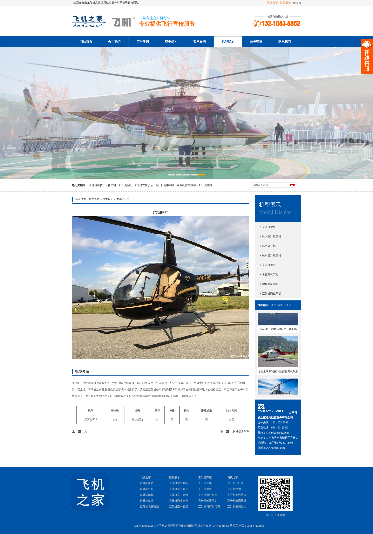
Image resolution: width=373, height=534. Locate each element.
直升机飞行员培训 (209, 506)
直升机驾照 (205, 489)
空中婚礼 (171, 41)
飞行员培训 (234, 489)
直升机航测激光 (236, 506)
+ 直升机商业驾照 (270, 293)
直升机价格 (205, 483)
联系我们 (285, 2)
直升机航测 (205, 185)
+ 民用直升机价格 (270, 255)
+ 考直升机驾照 (269, 274)
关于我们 (114, 41)
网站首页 (86, 41)
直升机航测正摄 (236, 500)
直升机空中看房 (178, 506)
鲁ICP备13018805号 (220, 525)
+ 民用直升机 (268, 245)
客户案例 (199, 41)
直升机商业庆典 (178, 500)
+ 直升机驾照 (268, 265)
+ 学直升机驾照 (269, 284)
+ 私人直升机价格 (270, 236)
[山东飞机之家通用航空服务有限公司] (103, 26)
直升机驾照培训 (207, 500)
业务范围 (256, 41)
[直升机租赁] (186, 113)
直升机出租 (146, 489)
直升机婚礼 (125, 185)
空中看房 (143, 41)
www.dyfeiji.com (275, 447)
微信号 (297, 3)
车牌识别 (110, 185)
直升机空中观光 (178, 489)
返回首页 (272, 2)
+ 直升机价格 (268, 226)
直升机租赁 (96, 185)
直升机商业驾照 (207, 494)
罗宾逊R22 (122, 199)
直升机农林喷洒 (143, 185)
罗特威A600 (240, 431)
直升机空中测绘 (164, 185)
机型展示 (228, 41)
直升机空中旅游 (186, 185)
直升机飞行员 (235, 483)
